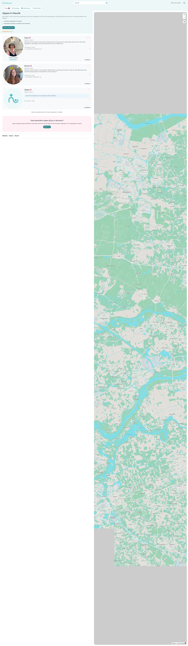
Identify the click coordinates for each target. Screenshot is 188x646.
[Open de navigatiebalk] (184, 2)
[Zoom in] (184, 14)
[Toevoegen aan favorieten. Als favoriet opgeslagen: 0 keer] (88, 90)
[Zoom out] (184, 17)
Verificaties (26, 8)
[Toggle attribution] (185, 643)
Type (7, 8)
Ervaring (16, 8)
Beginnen (47, 127)
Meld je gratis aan (8, 27)
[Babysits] (7, 3)
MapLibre (174, 643)
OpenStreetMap (180, 643)
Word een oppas (176, 3)
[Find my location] (184, 21)
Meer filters (37, 8)
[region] (140, 328)
